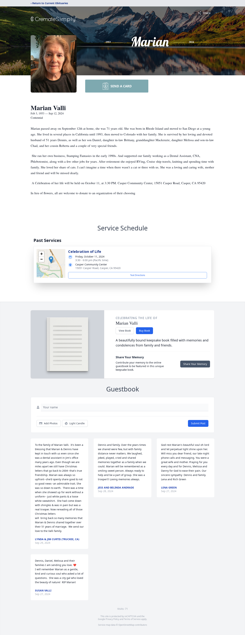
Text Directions (137, 275)
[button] (51, 259)
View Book (125, 330)
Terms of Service (132, 619)
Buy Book (144, 330)
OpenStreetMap (126, 624)
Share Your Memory (195, 364)
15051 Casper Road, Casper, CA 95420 (98, 268)
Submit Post (198, 423)
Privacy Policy (112, 619)
